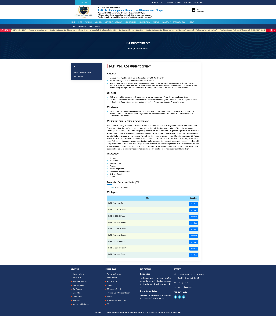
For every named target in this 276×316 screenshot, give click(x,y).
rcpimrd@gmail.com (185, 287)
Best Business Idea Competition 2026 (123, 30)
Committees (77, 297)
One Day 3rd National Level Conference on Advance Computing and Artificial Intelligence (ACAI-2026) (75, 30)
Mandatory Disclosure (81, 304)
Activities (108, 22)
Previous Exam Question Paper (118, 293)
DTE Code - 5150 (83, 2)
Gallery (91, 26)
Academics (98, 22)
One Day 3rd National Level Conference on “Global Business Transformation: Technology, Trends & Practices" (174, 30)
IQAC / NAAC (165, 22)
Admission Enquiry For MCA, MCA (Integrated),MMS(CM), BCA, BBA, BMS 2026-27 (238, 30)
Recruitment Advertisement (30, 30)
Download (194, 204)
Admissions (88, 22)
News (73, 26)
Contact (191, 22)
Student (97, 26)
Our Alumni (154, 2)
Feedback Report (199, 2)
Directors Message (79, 285)
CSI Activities (78, 76)
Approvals (76, 300)
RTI (108, 304)
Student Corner (130, 22)
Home (73, 22)
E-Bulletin (178, 2)
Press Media (169, 2)
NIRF (162, 2)
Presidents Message (80, 282)
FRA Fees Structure (179, 22)
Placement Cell (145, 22)
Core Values (77, 293)
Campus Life (118, 22)
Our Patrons (77, 289)
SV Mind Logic (176, 312)
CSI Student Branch (114, 289)
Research (156, 22)
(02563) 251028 (183, 283)
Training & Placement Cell (116, 300)
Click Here (110, 187)
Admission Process (114, 274)
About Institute (78, 274)
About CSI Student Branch (82, 73)
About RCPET (78, 278)
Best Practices (187, 2)
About (80, 22)
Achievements (82, 26)
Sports (109, 297)
